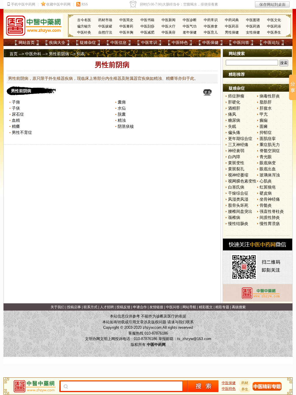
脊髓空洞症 (270, 150)
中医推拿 (211, 26)
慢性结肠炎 (238, 223)
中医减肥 (147, 32)
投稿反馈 (123, 307)
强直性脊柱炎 (272, 211)
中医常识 (149, 42)
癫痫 (264, 120)
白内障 (234, 156)
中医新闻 (168, 20)
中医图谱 (253, 20)
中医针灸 (84, 32)
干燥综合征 (238, 193)
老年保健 (190, 32)
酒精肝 (234, 108)
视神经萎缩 (238, 175)
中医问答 (241, 42)
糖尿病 (234, 120)
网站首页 (26, 42)
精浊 (122, 120)
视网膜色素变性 (242, 181)
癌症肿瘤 (236, 96)
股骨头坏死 (238, 205)
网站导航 (189, 307)
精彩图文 (206, 307)
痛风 (232, 114)
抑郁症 (266, 132)
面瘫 (264, 126)
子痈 (16, 102)
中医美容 (168, 32)
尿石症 (18, 114)
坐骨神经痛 (270, 199)
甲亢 (264, 114)
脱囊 (122, 114)
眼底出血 (268, 169)
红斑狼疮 (268, 187)
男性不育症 (22, 132)
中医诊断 (190, 20)
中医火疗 (168, 26)
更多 (207, 92)
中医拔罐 (105, 26)
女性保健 (253, 32)
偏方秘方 (84, 26)
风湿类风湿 (238, 199)
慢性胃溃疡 (270, 223)
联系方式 (90, 307)
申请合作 (140, 307)
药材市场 (105, 20)
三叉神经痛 (238, 144)
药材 (244, 383)
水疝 (122, 108)
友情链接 (156, 307)
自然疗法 (105, 32)
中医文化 (274, 20)
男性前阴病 (59, 53)
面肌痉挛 (268, 138)
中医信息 (118, 42)
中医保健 (210, 42)
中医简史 (126, 20)
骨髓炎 (266, 205)
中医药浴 (274, 26)
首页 (14, 53)
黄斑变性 (236, 162)
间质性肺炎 (270, 217)
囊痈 (122, 102)
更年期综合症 (240, 138)
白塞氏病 (236, 187)
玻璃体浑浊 (270, 175)
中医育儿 (211, 32)
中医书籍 (147, 20)
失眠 (232, 126)
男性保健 (232, 32)
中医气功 (190, 26)
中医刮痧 (147, 26)
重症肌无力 (270, 144)
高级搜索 (239, 307)
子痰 (16, 108)
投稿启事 (74, 307)
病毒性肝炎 (270, 96)
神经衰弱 (236, 150)
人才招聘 (107, 307)
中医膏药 (126, 26)
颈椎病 (234, 217)
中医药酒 (253, 26)
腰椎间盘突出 (240, 211)
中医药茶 (232, 26)
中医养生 (274, 32)
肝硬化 (234, 102)
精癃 (16, 126)
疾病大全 (57, 42)
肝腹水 (266, 108)
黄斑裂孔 (236, 169)
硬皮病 (266, 193)
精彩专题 (222, 307)
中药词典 (232, 20)
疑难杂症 (88, 42)
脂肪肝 (266, 102)
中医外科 (33, 53)
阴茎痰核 (126, 126)
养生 (244, 389)
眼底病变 (268, 162)
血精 (16, 120)
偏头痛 (234, 132)
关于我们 (57, 307)
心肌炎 (266, 181)
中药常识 (211, 20)
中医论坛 (272, 42)
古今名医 (84, 20)
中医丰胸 (126, 32)
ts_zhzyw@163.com (194, 339)
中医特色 (180, 42)
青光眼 (266, 156)
